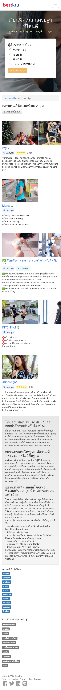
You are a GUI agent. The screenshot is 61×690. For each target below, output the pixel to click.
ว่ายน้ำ (5, 633)
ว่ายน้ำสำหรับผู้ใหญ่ (9, 638)
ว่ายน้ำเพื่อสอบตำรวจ (10, 647)
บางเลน (5, 586)
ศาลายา (6, 599)
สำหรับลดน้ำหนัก (12, 111)
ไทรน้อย (6, 611)
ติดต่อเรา (38, 678)
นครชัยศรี (6, 578)
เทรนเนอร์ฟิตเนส (12, 98)
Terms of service (10, 678)
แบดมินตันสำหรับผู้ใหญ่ (11, 661)
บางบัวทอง (6, 582)
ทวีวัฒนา (6, 574)
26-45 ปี (17, 59)
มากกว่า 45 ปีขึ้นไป (23, 64)
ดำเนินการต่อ (16, 70)
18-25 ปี (17, 54)
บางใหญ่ (6, 590)
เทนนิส (5, 652)
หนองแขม (6, 607)
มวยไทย (6, 629)
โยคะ (5, 665)
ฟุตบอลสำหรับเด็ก (9, 624)
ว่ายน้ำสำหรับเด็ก (9, 642)
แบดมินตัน (6, 656)
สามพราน (6, 603)
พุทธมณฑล (7, 594)
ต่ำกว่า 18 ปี (19, 49)
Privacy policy (26, 678)
